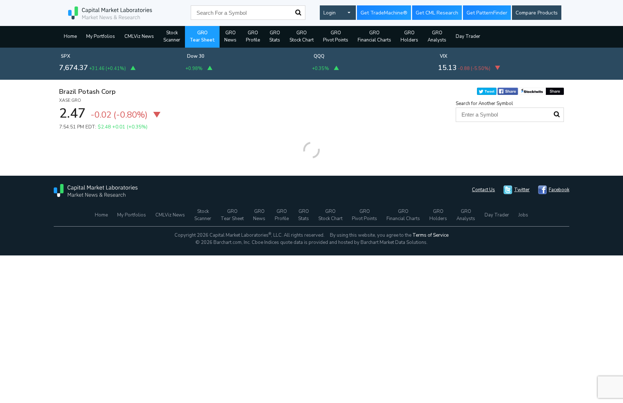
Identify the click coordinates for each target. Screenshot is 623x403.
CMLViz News (139, 36)
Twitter (522, 190)
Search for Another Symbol (484, 103)
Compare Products (537, 12)
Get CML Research (437, 12)
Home (70, 36)
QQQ (319, 56)
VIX (443, 56)
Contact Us (483, 190)
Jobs (523, 215)
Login (329, 12)
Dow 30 (195, 56)
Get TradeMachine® (384, 12)
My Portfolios (100, 36)
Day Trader (468, 36)
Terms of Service (430, 235)
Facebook (559, 190)
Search (298, 12)
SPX (65, 56)
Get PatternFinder (487, 12)
